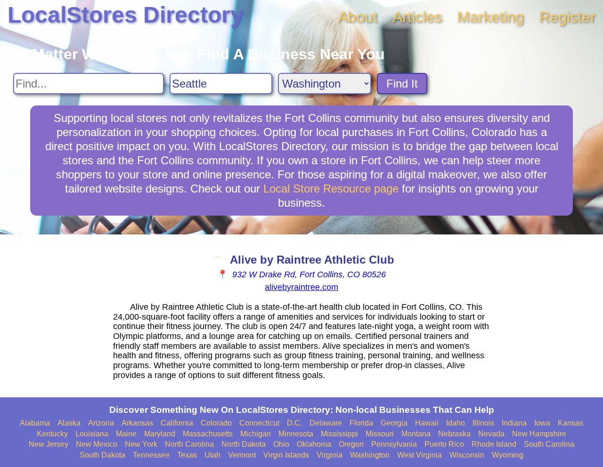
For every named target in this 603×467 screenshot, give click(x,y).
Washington (370, 455)
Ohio (281, 444)
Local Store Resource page (331, 188)
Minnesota (295, 434)
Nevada (491, 434)
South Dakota (102, 455)
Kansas (570, 423)
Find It (402, 83)
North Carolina (189, 444)
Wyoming (507, 455)
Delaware (326, 423)
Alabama (35, 423)
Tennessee (151, 455)
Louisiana (91, 434)
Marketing (490, 16)
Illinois (483, 423)
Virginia (329, 455)
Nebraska (454, 434)
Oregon (351, 444)
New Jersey (48, 444)
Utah (212, 455)
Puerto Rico (444, 444)
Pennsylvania (394, 444)
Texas (187, 455)
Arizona (101, 423)
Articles (417, 16)
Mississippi (339, 434)
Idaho (455, 423)
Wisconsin (466, 455)
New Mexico (96, 444)
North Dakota (243, 444)
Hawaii (427, 423)
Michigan (255, 434)
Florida (361, 423)
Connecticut (259, 423)
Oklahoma (314, 444)
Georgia (394, 423)
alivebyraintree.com (301, 287)
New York (141, 444)
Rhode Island (494, 444)
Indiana (514, 423)
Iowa (542, 423)
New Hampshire (539, 434)
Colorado (216, 423)
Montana (416, 434)
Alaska (69, 423)
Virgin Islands (286, 455)
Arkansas (137, 423)
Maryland (159, 434)
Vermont (242, 455)
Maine (126, 434)
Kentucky (52, 434)
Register (567, 16)
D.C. (294, 423)
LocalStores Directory (125, 14)
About (357, 16)
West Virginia (419, 455)
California (177, 423)
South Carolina (549, 444)
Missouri (380, 434)
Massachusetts (208, 434)
